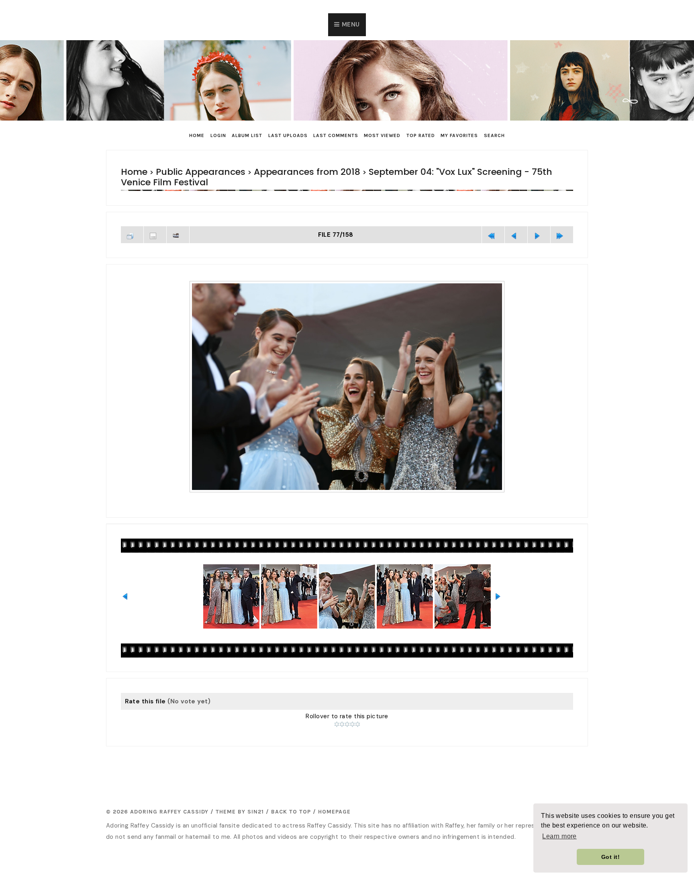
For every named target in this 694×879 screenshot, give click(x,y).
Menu (351, 24)
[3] (347, 711)
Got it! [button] (610, 857)
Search (494, 135)
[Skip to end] (562, 223)
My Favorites (459, 135)
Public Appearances (187, 172)
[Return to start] (493, 223)
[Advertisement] (347, 757)
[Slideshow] (178, 223)
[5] (357, 711)
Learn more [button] (559, 836)
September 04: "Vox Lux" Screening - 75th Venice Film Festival (437, 172)
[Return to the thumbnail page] (132, 223)
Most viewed (382, 135)
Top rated (420, 135)
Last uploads (288, 135)
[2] (342, 711)
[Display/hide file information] (155, 223)
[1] (336, 711)
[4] (352, 711)
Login (218, 135)
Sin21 (255, 798)
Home (196, 135)
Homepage (334, 798)
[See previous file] (516, 223)
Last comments (335, 135)
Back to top (291, 798)
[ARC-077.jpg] (347, 374)
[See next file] (539, 223)
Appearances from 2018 (274, 172)
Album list (247, 135)
